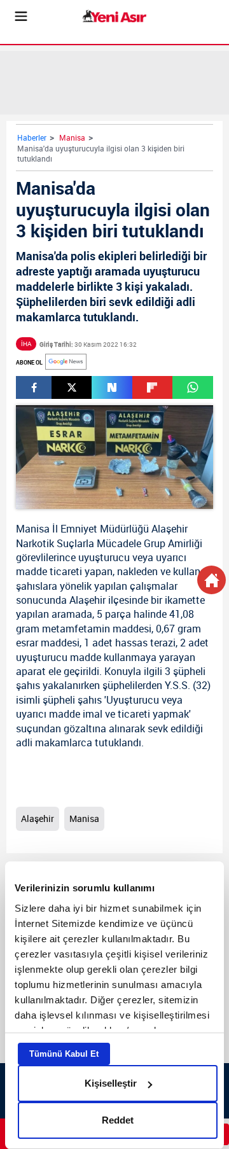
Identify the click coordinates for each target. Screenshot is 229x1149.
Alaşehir (169, 529)
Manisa (72, 137)
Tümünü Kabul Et (64, 1054)
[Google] (66, 362)
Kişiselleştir (111, 1083)
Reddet (118, 1120)
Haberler (31, 137)
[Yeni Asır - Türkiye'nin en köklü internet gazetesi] (114, 16)
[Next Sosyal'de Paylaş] (112, 387)
